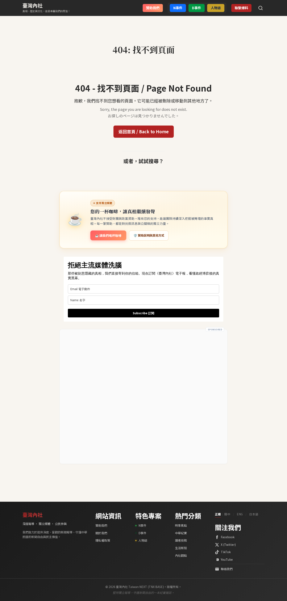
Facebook (227, 537)
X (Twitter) (228, 544)
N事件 (142, 525)
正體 (218, 514)
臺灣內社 (32, 5)
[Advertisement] (143, 397)
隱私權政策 (102, 540)
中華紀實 (181, 533)
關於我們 (101, 533)
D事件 (142, 533)
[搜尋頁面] (261, 8)
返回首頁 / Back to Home (143, 131)
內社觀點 (181, 555)
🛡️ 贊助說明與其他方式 (148, 235)
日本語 (253, 514)
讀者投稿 (181, 540)
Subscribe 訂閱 (143, 313)
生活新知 (181, 548)
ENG (240, 514)
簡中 (227, 514)
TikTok (226, 552)
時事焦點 (181, 525)
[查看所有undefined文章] (143, 40)
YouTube (227, 559)
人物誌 (142, 540)
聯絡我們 (227, 569)
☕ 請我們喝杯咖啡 (108, 235)
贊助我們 (101, 525)
